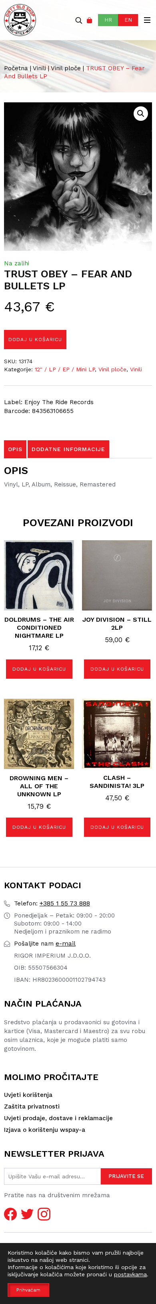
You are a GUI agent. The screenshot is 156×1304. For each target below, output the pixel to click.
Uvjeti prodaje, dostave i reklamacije (58, 1118)
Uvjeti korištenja (28, 1095)
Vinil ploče (66, 68)
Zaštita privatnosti (32, 1106)
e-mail (45, 943)
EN (128, 20)
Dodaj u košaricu (35, 339)
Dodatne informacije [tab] (68, 449)
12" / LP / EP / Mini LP (65, 369)
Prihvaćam (28, 1290)
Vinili (39, 68)
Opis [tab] (15, 449)
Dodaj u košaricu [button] (39, 669)
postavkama (130, 1274)
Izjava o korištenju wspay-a (44, 1129)
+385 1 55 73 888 (52, 903)
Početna (16, 68)
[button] (141, 113)
